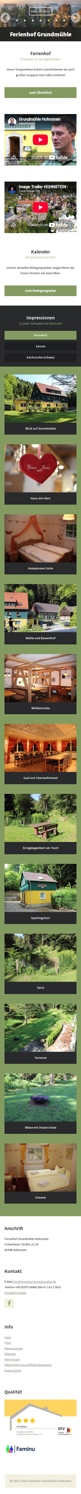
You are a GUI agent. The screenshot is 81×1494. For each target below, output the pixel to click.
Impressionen (13, 1348)
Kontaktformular (15, 1293)
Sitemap (10, 1354)
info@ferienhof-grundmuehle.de (34, 1282)
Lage (7, 1337)
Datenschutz (12, 1370)
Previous (6, 13)
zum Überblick (40, 92)
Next (75, 13)
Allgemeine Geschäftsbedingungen (28, 1365)
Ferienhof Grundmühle (40, 34)
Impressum (12, 1359)
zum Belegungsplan (40, 290)
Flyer (7, 1343)
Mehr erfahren (40, 11)
